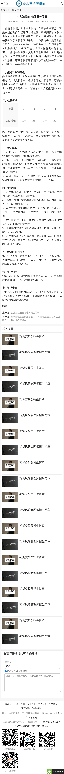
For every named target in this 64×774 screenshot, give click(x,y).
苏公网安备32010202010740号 (33, 726)
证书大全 (42, 704)
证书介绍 (20, 704)
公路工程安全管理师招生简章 (25, 312)
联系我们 (36, 707)
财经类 (10, 10)
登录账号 (22, 671)
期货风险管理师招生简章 (34, 352)
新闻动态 (9, 704)
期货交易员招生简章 (32, 336)
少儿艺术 (31, 704)
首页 (3, 10)
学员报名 (53, 704)
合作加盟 (25, 707)
